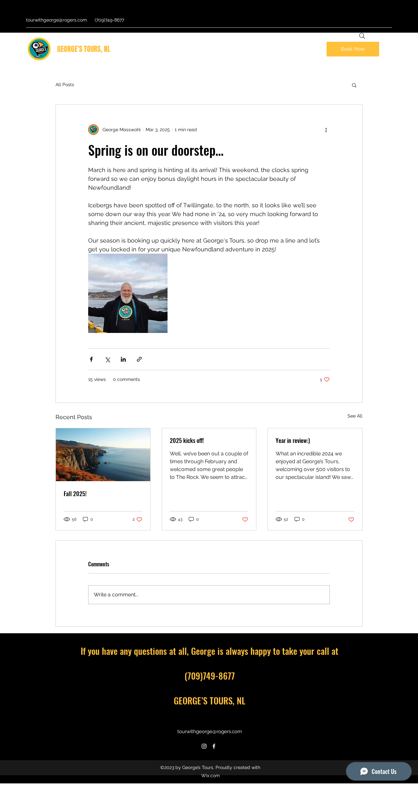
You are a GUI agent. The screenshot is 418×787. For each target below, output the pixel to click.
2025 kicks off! (187, 440)
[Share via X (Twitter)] (107, 359)
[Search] (362, 36)
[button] (354, 84)
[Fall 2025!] (103, 454)
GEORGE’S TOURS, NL (83, 49)
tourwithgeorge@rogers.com (56, 20)
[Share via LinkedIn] (123, 359)
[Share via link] (139, 359)
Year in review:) (293, 440)
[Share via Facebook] (91, 359)
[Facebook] (315, 49)
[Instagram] (305, 49)
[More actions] (326, 130)
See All (354, 415)
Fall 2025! (75, 493)
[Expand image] (128, 293)
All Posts (65, 84)
